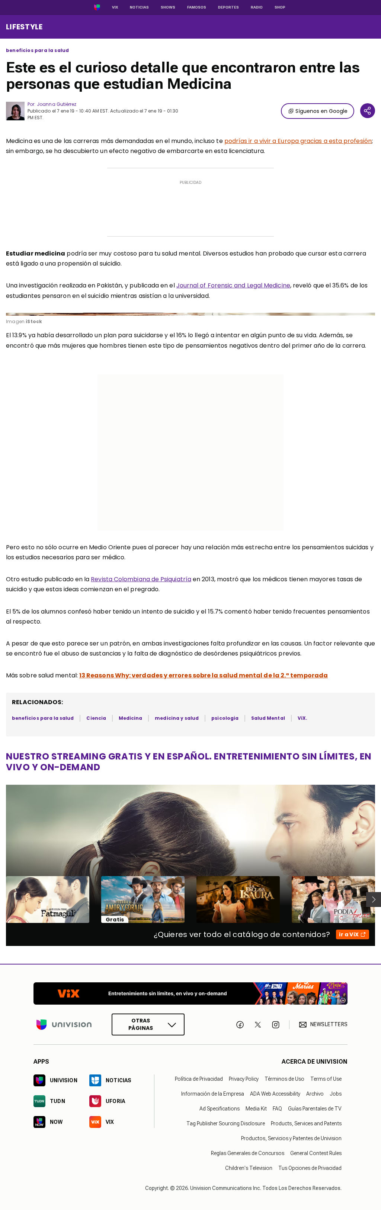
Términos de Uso (284, 1079)
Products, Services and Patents (306, 1123)
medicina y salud (177, 718)
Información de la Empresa (212, 1094)
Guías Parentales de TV (315, 1109)
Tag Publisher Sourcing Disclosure (225, 1123)
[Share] (367, 110)
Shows (168, 7)
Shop (280, 7)
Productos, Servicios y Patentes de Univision (291, 1138)
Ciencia (96, 718)
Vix (115, 7)
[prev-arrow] (1, 899)
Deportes (228, 7)
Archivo (315, 1094)
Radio (257, 7)
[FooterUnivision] (64, 1025)
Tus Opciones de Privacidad (310, 1168)
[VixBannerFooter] (190, 993)
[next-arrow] (373, 899)
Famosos (196, 7)
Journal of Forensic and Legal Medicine (233, 285)
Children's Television (248, 1168)
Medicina (130, 718)
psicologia (224, 718)
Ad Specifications (219, 1109)
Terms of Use (326, 1079)
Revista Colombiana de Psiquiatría (141, 579)
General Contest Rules (316, 1153)
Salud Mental (268, 718)
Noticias (139, 7)
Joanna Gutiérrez (56, 104)
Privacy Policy (244, 1079)
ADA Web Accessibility (275, 1094)
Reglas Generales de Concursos (247, 1153)
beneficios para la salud (37, 50)
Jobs (336, 1094)
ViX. (302, 718)
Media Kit (256, 1109)
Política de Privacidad (199, 1079)
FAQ (277, 1109)
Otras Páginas (140, 1024)
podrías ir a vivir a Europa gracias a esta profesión (298, 141)
